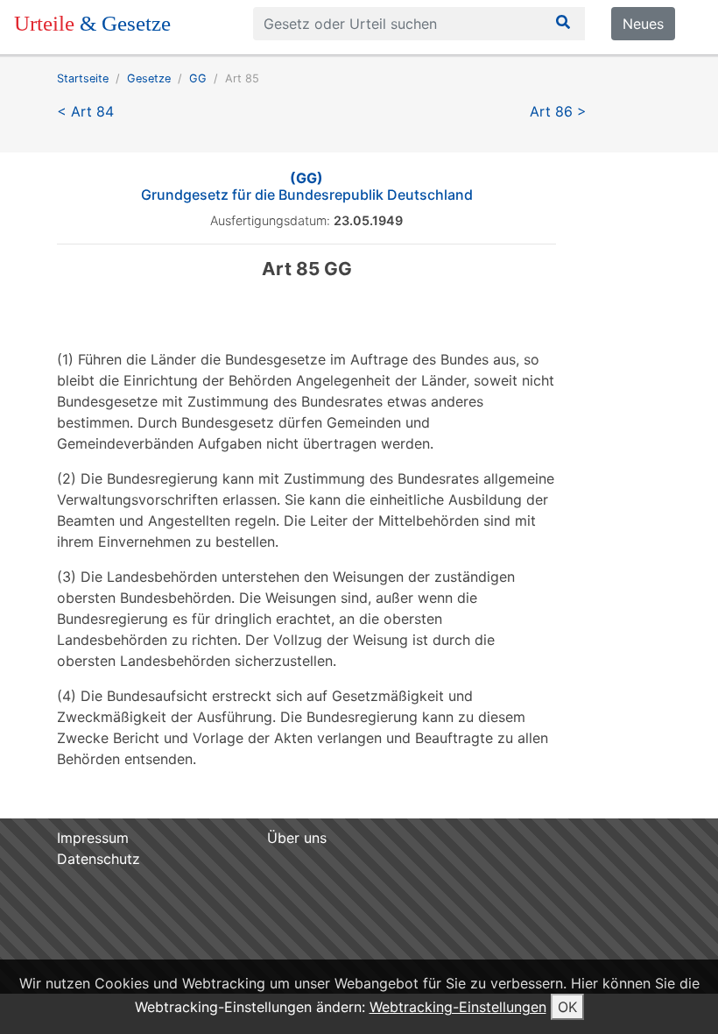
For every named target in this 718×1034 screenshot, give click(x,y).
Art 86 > (558, 111)
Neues (643, 23)
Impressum (93, 837)
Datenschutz (98, 859)
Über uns (297, 837)
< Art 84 (85, 111)
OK (567, 1007)
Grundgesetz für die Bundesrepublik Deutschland (307, 186)
